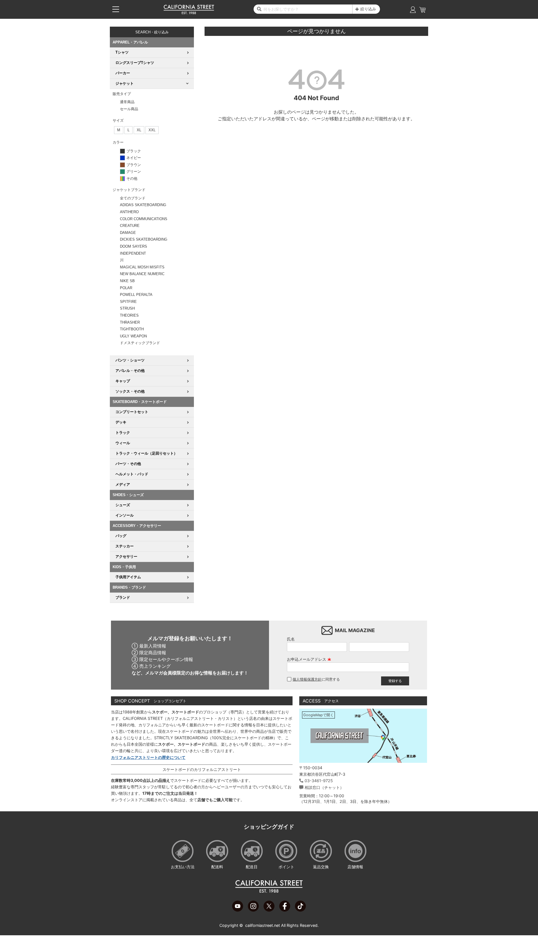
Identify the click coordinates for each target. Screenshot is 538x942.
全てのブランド (132, 198)
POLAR (126, 288)
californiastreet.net (262, 925)
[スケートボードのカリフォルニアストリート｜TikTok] (300, 910)
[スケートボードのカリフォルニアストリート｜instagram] (253, 910)
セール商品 (129, 109)
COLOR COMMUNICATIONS (143, 219)
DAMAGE (128, 233)
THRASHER (130, 322)
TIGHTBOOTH (132, 329)
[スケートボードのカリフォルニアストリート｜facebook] (284, 910)
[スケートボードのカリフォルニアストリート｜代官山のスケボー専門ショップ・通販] (189, 13)
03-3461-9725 (319, 780)
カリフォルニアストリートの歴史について (148, 757)
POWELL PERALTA (136, 294)
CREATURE (130, 226)
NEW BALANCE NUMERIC (142, 274)
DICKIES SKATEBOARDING (143, 239)
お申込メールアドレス (309, 659)
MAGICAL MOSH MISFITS (142, 267)
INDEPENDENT (133, 253)
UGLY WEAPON (133, 336)
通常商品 (127, 102)
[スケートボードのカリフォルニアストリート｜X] (269, 910)
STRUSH (127, 308)
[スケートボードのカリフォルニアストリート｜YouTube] (237, 910)
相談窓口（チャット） (324, 787)
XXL (152, 130)
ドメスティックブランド (140, 343)
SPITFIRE (128, 302)
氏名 (291, 639)
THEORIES (129, 315)
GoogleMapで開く (318, 715)
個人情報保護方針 (307, 679)
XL (139, 130)
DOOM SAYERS (133, 246)
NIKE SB (127, 281)
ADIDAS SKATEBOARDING (143, 205)
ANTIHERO (129, 212)
